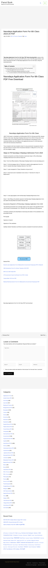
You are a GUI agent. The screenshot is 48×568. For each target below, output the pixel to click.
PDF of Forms (14, 36)
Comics (5, 412)
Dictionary (20, 535)
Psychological (6, 483)
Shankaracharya (31, 544)
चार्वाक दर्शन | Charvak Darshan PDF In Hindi (12, 522)
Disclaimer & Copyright (31, 565)
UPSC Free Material (7, 549)
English (29, 535)
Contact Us (35, 563)
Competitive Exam (8, 535)
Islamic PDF (13, 540)
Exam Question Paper (8, 538)
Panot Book (6, 2)
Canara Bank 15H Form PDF (10, 278)
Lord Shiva (29, 540)
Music (4, 464)
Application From (7, 395)
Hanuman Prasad (6, 540)
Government (6, 436)
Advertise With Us (42, 565)
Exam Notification (38, 535)
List (25, 540)
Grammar (42, 538)
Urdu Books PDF (7, 505)
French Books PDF (7, 429)
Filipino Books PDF (7, 426)
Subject (5, 498)
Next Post (44, 335)
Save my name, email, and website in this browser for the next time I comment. (23, 369)
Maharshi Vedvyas (35, 540)
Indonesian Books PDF (8, 448)
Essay (33, 535)
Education (5, 419)
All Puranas (5, 533)
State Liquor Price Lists (12, 546)
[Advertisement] (24, 19)
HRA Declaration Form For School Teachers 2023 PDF (16, 268)
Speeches (5, 546)
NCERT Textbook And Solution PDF (25, 542)
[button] (40, 3)
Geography (5, 431)
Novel (4, 467)
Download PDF (24, 259)
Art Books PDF (11, 533)
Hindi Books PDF (7, 443)
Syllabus (38, 546)
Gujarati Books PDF (7, 438)
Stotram (26, 546)
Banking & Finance (7, 405)
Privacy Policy (42, 563)
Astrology (5, 400)
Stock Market (20, 546)
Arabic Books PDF (7, 398)
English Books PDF (7, 424)
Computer (15, 535)
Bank (16, 533)
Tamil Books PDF (7, 500)
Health (4, 441)
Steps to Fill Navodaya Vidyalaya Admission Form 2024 (18, 71)
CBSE (39, 533)
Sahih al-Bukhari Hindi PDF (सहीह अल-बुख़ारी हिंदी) (14, 524)
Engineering (6, 422)
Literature (5, 457)
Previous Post (5, 335)
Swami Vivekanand (32, 546)
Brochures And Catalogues (27, 533)
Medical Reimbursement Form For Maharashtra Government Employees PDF (21, 281)
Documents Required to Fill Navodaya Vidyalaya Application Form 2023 (21, 72)
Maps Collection (6, 542)
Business (36, 533)
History (5, 445)
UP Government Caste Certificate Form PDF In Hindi (16, 275)
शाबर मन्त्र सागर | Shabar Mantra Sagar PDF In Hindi (14, 519)
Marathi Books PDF (7, 462)
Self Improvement (7, 491)
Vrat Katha (5, 507)
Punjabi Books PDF (7, 486)
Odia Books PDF (7, 469)
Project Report (15, 544)
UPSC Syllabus (16, 549)
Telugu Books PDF (7, 502)
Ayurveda (5, 402)
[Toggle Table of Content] (33, 66)
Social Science (37, 544)
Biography (5, 410)
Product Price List (7, 544)
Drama (4, 414)
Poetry (4, 479)
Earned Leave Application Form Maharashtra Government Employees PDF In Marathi (23, 264)
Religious (5, 488)
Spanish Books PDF (7, 493)
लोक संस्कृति (22, 549)
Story (4, 495)
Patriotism (36, 542)
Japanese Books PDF (8, 452)
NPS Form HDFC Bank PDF (10, 271)
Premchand (41, 542)
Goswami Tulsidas (29, 538)
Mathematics (13, 542)
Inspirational (6, 450)
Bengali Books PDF (7, 407)
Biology (19, 533)
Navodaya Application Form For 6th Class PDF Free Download (19, 68)
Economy (5, 417)
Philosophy (5, 476)
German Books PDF (7, 433)
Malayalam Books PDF (8, 460)
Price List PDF (6, 481)
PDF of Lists (6, 474)
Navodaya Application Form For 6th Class (15, 69)
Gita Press (22, 538)
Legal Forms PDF (20, 540)
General (20, 36)
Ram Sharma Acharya (23, 544)
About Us (29, 563)
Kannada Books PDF (8, 455)
